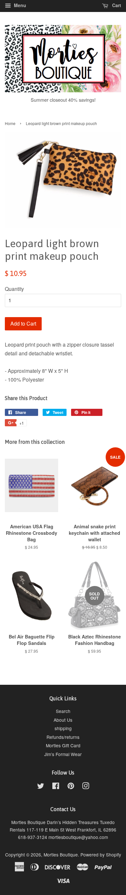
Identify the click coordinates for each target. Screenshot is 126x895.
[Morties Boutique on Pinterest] (70, 787)
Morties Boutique (61, 854)
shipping (63, 728)
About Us (63, 720)
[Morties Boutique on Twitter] (40, 787)
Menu (19, 5)
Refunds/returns (63, 737)
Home (10, 123)
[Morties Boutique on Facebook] (55, 787)
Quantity (14, 289)
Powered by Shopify (100, 854)
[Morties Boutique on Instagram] (85, 787)
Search (63, 711)
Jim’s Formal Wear (63, 754)
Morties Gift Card (63, 745)
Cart (116, 5)
